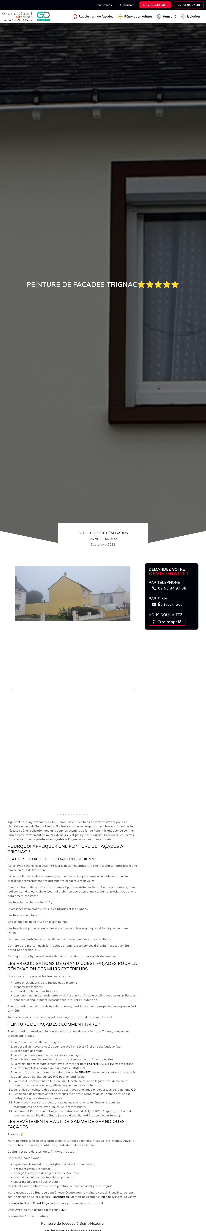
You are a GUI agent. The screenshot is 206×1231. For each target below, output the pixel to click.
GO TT (65, 1081)
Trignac (105, 1197)
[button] (11, 689)
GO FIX (53, 1076)
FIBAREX (85, 1072)
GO (133, 1089)
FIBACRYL (78, 1068)
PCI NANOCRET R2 (100, 1064)
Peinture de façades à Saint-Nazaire (72, 1223)
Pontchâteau (60, 1197)
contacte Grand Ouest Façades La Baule (39, 1203)
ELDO (63, 1210)
